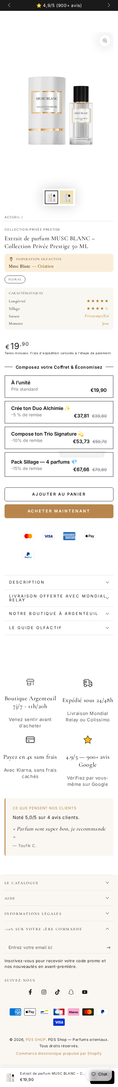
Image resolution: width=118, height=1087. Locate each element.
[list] (59, 732)
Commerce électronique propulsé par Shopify (59, 1053)
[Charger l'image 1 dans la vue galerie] (51, 197)
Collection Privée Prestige (33, 229)
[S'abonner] (110, 947)
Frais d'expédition (44, 353)
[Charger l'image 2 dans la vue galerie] (66, 197)
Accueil (12, 217)
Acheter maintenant (59, 511)
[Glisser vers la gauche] (10, 5)
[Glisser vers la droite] (108, 5)
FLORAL (14, 279)
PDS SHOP (36, 1039)
